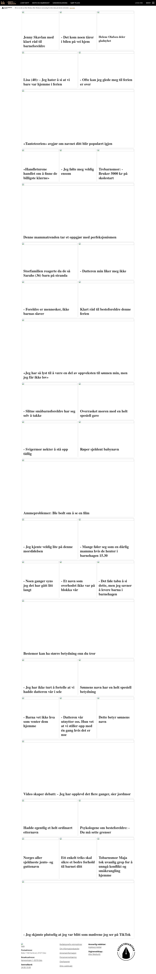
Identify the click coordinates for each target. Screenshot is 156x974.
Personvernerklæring (68, 957)
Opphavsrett (65, 961)
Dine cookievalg (66, 966)
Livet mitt (24, 3)
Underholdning (60, 3)
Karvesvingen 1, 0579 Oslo (31, 960)
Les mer (72, 8)
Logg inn (139, 3)
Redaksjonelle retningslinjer (71, 944)
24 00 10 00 (26, 967)
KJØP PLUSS (75, 3)
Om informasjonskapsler (69, 948)
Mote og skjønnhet (41, 3)
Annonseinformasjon (68, 953)
